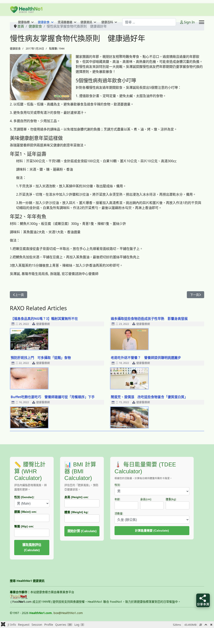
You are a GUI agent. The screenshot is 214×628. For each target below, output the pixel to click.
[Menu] (201, 22)
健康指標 (24, 22)
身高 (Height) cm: (76, 497)
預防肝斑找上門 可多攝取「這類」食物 (41, 357)
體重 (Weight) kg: (76, 512)
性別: (118, 485)
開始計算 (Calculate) (82, 531)
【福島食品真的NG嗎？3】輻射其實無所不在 (44, 318)
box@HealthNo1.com (68, 613)
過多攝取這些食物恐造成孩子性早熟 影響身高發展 (149, 318)
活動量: (119, 513)
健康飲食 (44, 22)
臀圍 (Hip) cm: (24, 526)
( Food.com (21, 602)
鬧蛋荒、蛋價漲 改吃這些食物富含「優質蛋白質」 (149, 397)
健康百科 (107, 22)
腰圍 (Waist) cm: (25, 511)
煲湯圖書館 (65, 22)
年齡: (118, 499)
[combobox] (149, 22)
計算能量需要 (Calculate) (152, 530)
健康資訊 (86, 22)
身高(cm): (146, 499)
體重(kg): (171, 499)
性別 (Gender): (24, 497)
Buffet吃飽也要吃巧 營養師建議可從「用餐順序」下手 (53, 397)
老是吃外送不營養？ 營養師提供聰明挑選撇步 (146, 357)
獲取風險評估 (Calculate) (31, 547)
